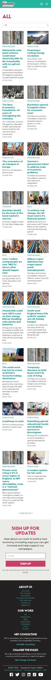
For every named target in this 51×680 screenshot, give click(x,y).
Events (25, 629)
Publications (32, 46)
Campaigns (25, 624)
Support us (25, 605)
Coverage (6, 206)
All (25, 614)
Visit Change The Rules (25, 660)
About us (25, 586)
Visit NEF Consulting (25, 644)
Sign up (25, 563)
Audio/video (25, 622)
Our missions (25, 593)
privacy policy (37, 570)
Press (25, 626)
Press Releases (8, 46)
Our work (25, 591)
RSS (45, 670)
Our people (25, 596)
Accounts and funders (25, 598)
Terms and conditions (13, 670)
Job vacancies (25, 600)
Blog (29, 206)
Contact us (25, 603)
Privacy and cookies (32, 670)
